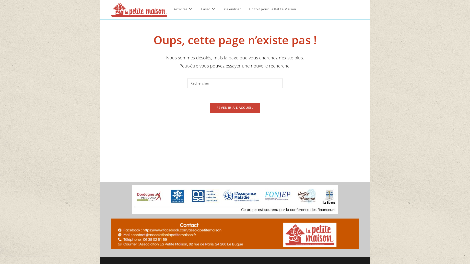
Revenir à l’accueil (235, 107)
